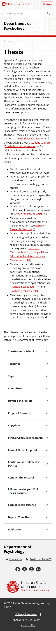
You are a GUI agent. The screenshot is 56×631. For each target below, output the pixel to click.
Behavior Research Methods (28, 227)
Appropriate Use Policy (26, 620)
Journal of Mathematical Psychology (25, 250)
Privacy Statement (26, 614)
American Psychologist (28, 214)
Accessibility (28, 625)
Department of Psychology (17, 26)
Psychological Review (22, 291)
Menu (49, 4)
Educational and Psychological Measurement (27, 258)
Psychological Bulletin (23, 286)
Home (9, 41)
